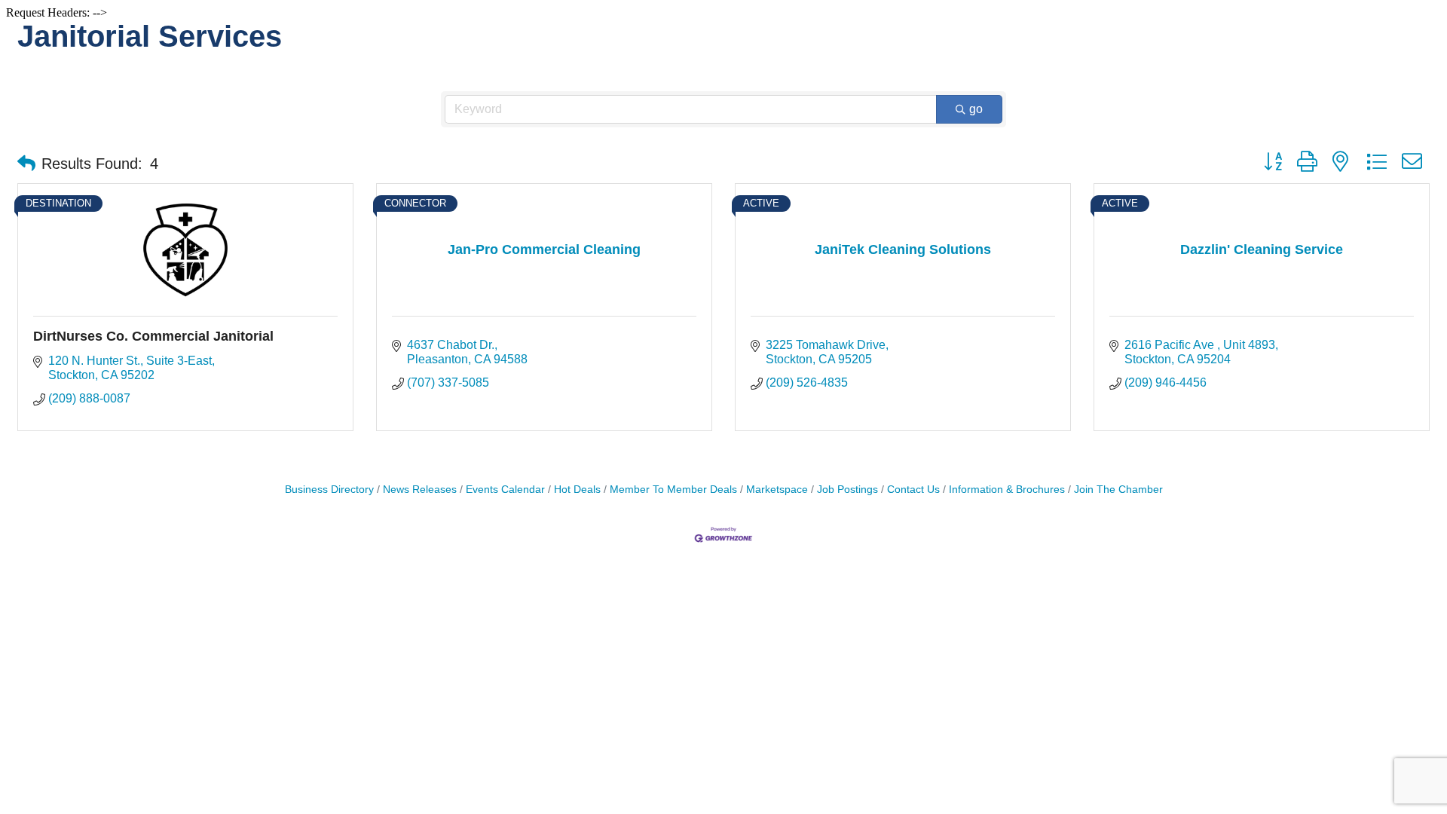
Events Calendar (505, 489)
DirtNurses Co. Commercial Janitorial (153, 336)
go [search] (976, 109)
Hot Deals (577, 489)
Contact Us (913, 489)
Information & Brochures (1007, 489)
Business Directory (329, 489)
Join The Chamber (1118, 489)
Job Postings (847, 489)
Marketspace (777, 489)
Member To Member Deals (673, 489)
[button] (26, 163)
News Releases (420, 489)
